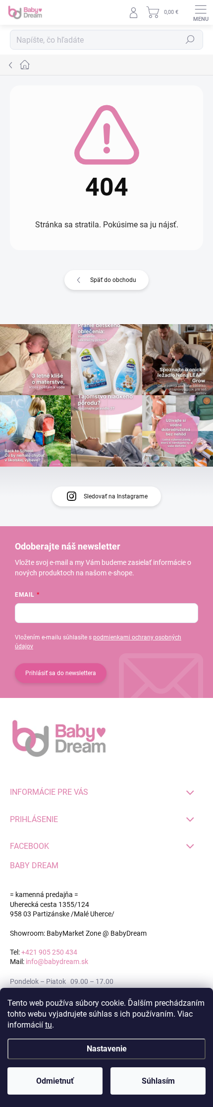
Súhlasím (158, 1081)
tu (48, 1025)
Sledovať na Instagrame (116, 496)
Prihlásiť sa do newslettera (60, 673)
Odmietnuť (55, 1081)
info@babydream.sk (57, 962)
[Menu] (200, 12)
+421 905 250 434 (49, 952)
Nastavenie (107, 1048)
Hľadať (190, 39)
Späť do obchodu (113, 280)
